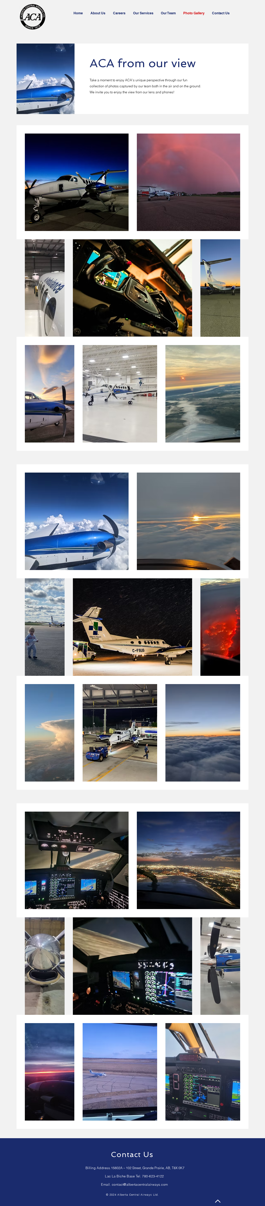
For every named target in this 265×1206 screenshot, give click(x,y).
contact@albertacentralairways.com (140, 1184)
